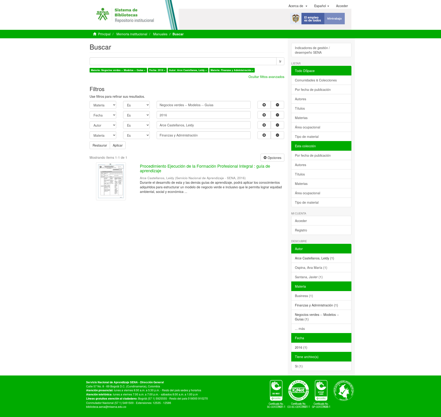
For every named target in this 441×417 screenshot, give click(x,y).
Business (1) (304, 295)
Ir (280, 61)
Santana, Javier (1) (309, 277)
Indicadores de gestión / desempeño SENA (312, 50)
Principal (104, 34)
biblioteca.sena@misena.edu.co (106, 407)
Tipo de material (307, 136)
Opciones (274, 157)
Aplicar (118, 145)
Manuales (160, 34)
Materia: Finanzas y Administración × (232, 70)
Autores (300, 99)
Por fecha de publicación (313, 89)
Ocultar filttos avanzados (266, 76)
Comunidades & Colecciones (316, 80)
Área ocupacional (307, 127)
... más (300, 328)
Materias (301, 117)
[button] (298, 5)
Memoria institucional (131, 34)
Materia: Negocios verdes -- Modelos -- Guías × (118, 70)
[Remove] (277, 105)
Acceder (301, 220)
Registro (301, 230)
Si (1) (299, 366)
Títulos (300, 108)
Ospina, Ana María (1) (311, 267)
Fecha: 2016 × (157, 70)
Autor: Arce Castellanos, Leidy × (188, 70)
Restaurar (100, 145)
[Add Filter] (264, 105)
